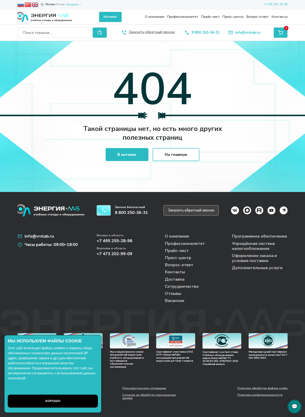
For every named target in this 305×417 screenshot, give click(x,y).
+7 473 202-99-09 (114, 254)
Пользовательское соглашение (144, 388)
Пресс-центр (233, 16)
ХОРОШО (52, 401)
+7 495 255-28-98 (276, 4)
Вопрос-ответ (257, 16)
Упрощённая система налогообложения (253, 246)
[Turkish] (28, 4)
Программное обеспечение (259, 236)
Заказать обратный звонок (191, 210)
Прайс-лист (210, 16)
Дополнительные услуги (257, 268)
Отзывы (173, 293)
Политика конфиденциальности (260, 395)
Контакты (279, 16)
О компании (154, 16)
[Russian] (21, 4)
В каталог (127, 154)
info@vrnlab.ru (247, 33)
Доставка (174, 279)
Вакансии (174, 300)
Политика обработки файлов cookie (262, 388)
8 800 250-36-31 (206, 33)
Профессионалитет (182, 16)
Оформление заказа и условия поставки (254, 258)
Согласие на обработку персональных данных (149, 397)
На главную (176, 154)
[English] (35, 4)
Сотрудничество (182, 286)
